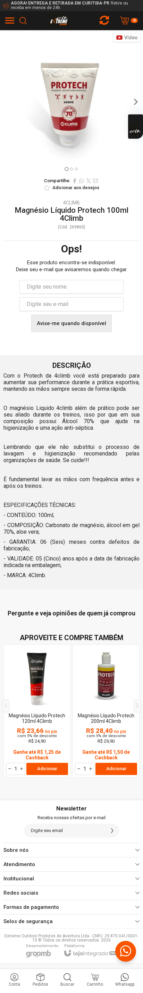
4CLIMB (71, 202)
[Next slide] (135, 102)
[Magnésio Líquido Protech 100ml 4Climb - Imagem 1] (71, 101)
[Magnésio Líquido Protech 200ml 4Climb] (106, 711)
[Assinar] (112, 831)
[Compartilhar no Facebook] (74, 180)
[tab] (66, 169)
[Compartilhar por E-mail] (95, 180)
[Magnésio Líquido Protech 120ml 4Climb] (37, 711)
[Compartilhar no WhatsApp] (81, 180)
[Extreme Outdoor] (59, 20)
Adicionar (47, 768)
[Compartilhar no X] (88, 180)
